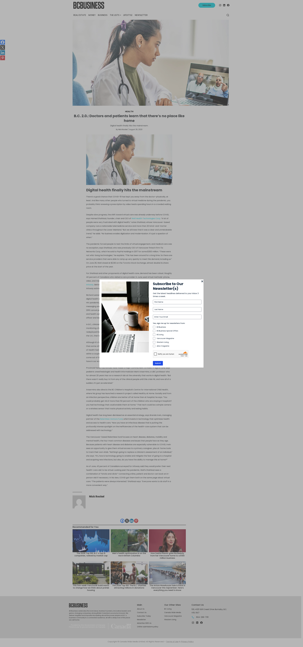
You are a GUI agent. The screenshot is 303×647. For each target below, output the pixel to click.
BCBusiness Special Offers (167, 331)
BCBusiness (161, 327)
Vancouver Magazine (165, 338)
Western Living (163, 342)
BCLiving (160, 334)
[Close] (202, 281)
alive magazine (163, 346)
